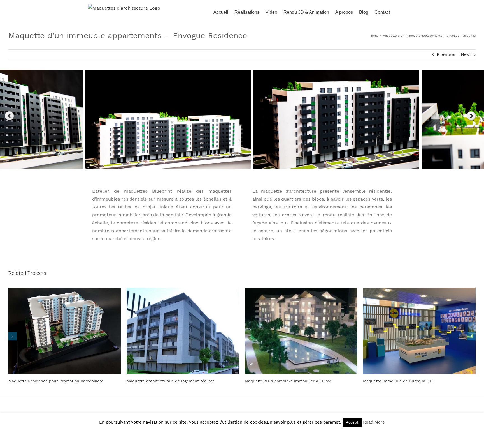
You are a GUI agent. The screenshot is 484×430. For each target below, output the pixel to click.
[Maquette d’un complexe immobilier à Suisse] (183, 330)
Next (466, 54)
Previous (446, 54)
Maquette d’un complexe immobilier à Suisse (170, 381)
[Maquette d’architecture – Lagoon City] (419, 330)
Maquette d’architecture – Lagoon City (400, 381)
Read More (374, 422)
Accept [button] (352, 422)
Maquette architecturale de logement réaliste (52, 381)
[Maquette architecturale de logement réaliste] (64, 330)
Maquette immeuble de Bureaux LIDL (281, 381)
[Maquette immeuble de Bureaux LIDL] (301, 330)
